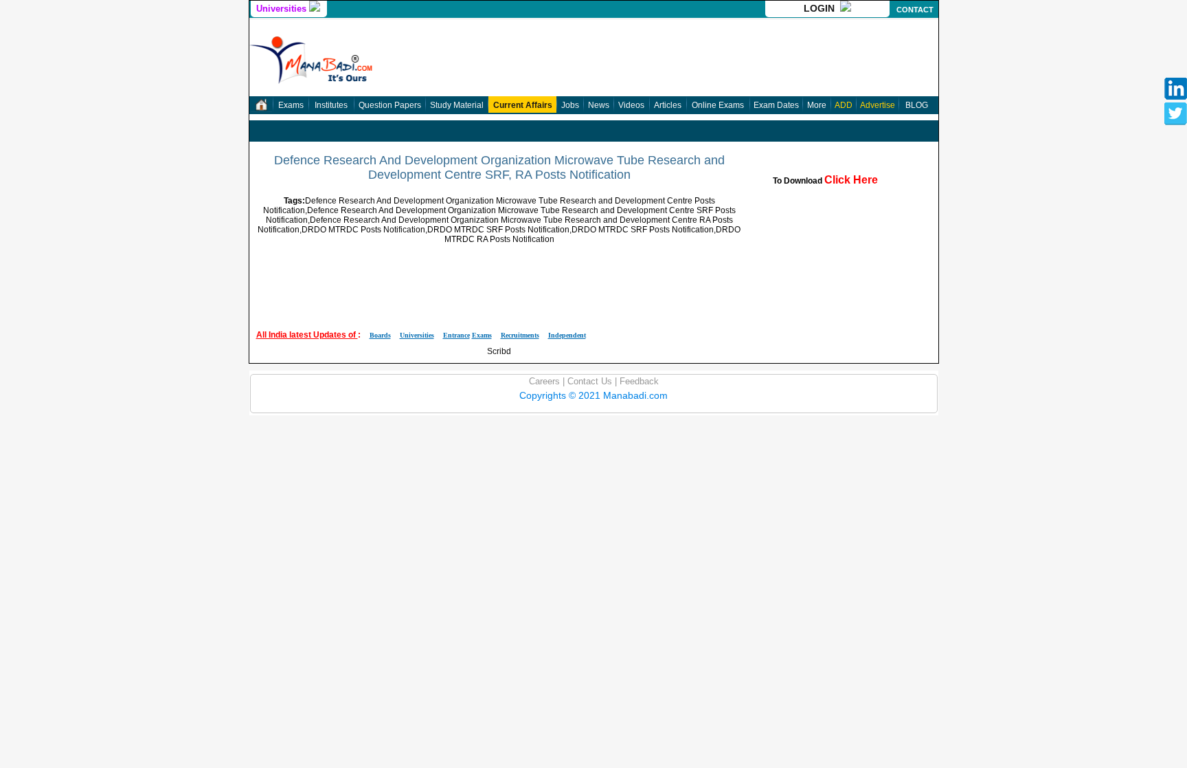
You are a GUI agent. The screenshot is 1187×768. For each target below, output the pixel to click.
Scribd (499, 351)
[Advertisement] (499, 275)
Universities (282, 8)
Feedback (638, 381)
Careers (544, 381)
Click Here (851, 180)
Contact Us (588, 381)
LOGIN (822, 8)
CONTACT (915, 10)
